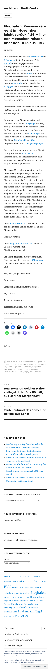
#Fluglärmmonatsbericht (20, 243)
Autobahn (23, 577)
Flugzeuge (8, 369)
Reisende (34, 369)
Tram (5, 616)
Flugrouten (36, 367)
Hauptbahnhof (37, 597)
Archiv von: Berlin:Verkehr (23, 8)
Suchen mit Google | (13, 646)
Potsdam (15, 604)
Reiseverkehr (9, 372)
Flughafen (8, 367)
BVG (7, 587)
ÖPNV (24, 616)
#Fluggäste (9, 87)
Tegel (26, 372)
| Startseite (9, 628)
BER (14, 364)
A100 (6, 577)
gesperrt (14, 597)
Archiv (7, 559)
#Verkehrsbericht (16, 223)
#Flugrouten (38, 260)
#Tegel (34, 140)
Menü (7, 15)
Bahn (30, 577)
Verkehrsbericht (35, 372)
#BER (29, 73)
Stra (15, 612)
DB (20, 588)
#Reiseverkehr (36, 57)
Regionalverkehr (31, 604)
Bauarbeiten (19, 581)
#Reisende (17, 83)
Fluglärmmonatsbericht (22, 367)
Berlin (37, 581)
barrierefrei (8, 582)
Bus (44, 581)
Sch (14, 608)
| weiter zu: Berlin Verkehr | (16, 634)
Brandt (19, 364)
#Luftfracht (27, 153)
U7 (13, 616)
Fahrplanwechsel (11, 593)
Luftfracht (26, 369)
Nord (32, 600)
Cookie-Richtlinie (27, 662)
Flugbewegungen (30, 364)
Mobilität (15, 601)
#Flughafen (9, 60)
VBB (17, 616)
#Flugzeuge (29, 123)
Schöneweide (33, 608)
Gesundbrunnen (23, 597)
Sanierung (8, 608)
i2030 (6, 601)
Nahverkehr (24, 601)
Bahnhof (36, 577)
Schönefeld (19, 372)
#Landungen (34, 133)
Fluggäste (42, 364)
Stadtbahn (8, 612)
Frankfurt (7, 597)
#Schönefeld (20, 140)
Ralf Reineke (12, 362)
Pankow (7, 604)
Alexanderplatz (14, 577)
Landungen (17, 369)
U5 (10, 616)
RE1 (22, 604)
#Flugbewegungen (34, 143)
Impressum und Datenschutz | (18, 640)
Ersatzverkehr (28, 587)
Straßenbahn (26, 611)
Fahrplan (38, 588)
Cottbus (15, 588)
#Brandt (8, 63)
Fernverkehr (25, 593)
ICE (10, 601)
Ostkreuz (39, 601)
